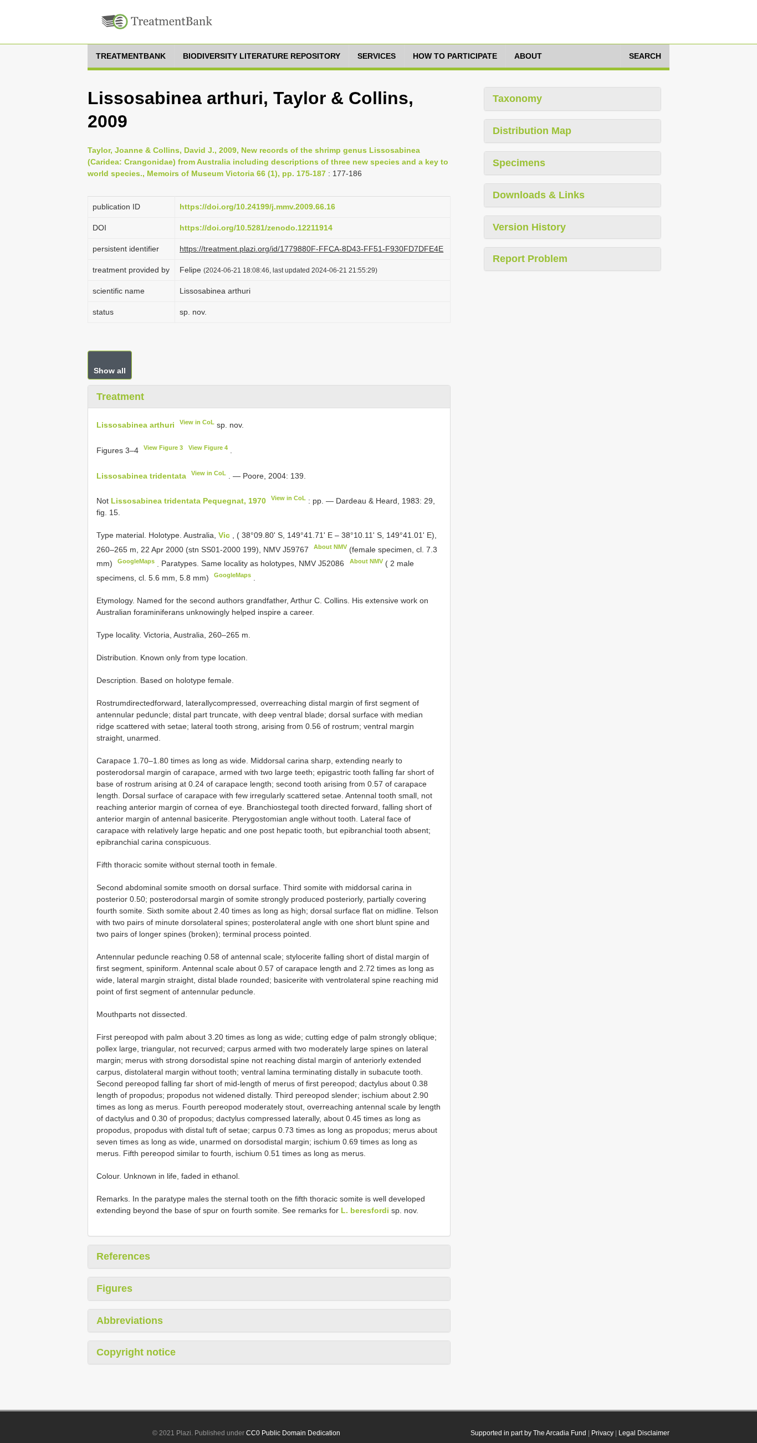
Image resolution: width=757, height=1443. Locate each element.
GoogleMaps (136, 561)
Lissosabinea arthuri (135, 424)
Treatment (120, 396)
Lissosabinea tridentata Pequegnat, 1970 (188, 500)
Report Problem (530, 258)
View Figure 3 (163, 447)
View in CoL (197, 422)
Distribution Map (532, 130)
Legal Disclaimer (643, 1433)
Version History (529, 227)
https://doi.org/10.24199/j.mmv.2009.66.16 (257, 206)
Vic (225, 535)
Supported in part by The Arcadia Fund (528, 1433)
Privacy (602, 1433)
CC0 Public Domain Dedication (293, 1433)
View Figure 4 (208, 447)
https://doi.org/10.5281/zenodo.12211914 (256, 227)
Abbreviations (129, 1320)
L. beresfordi (365, 1210)
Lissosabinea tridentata (141, 475)
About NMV (330, 546)
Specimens (519, 162)
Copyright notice (136, 1352)
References (123, 1256)
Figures (114, 1288)
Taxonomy (517, 98)
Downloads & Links (539, 195)
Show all (110, 370)
